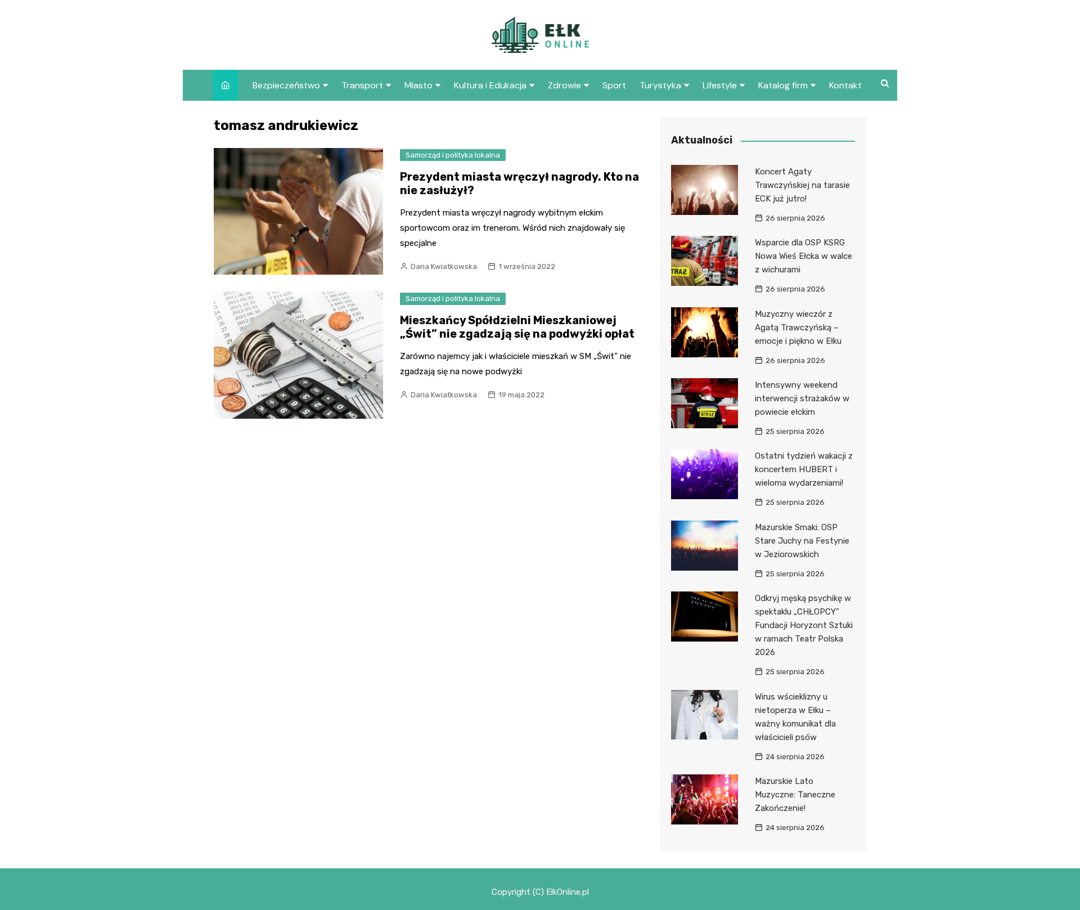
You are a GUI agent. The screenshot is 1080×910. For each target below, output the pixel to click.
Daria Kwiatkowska (444, 266)
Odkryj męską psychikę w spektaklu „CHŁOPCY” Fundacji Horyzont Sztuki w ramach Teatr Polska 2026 (804, 625)
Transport (362, 85)
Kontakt (845, 85)
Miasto (418, 85)
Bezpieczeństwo (286, 85)
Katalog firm (783, 85)
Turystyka (660, 85)
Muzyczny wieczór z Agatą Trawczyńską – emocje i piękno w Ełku (798, 327)
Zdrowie (564, 85)
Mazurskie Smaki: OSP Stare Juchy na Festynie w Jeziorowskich (802, 540)
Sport (614, 85)
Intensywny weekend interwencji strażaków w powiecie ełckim (802, 398)
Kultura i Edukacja (490, 85)
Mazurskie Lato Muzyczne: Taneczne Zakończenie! (795, 794)
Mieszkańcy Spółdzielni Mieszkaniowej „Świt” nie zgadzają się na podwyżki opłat (517, 326)
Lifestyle (720, 85)
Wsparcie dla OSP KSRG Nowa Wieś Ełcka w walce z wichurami (803, 256)
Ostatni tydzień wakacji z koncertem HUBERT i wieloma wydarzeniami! (804, 469)
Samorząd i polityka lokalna (453, 155)
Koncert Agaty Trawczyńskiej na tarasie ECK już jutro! (802, 185)
